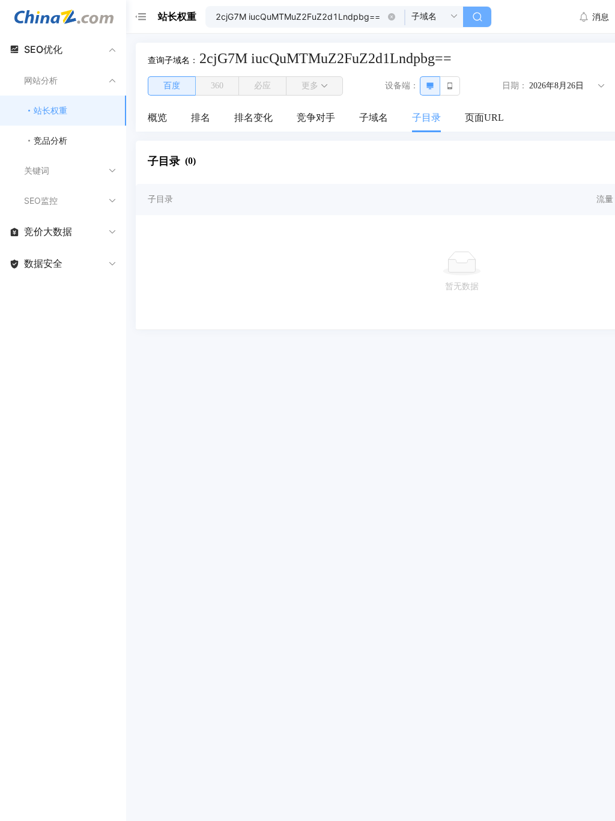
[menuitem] (157, 118)
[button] (391, 16)
